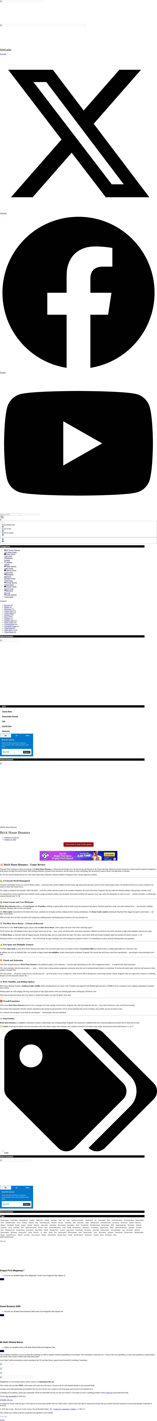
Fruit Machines (94, 1227)
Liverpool (62, 1229)
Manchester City (77, 1227)
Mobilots (44, 1234)
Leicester (131, 1222)
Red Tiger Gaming (78, 1234)
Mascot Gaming (62, 1225)
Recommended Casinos (55, 1227)
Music (114, 1234)
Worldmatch (4, 1227)
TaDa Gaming (85, 1227)
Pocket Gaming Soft (106, 1222)
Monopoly (36, 1225)
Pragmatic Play (85, 1225)
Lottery (95, 1232)
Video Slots (8, 630)
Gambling (32, 1220)
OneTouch (138, 1225)
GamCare (109, 1393)
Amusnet (47, 1220)
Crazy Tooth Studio (115, 1229)
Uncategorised (9, 624)
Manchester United (10, 1229)
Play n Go (60, 1222)
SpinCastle (5, 49)
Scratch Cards (9, 620)
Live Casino (27, 1234)
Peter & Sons (108, 1234)
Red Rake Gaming (138, 1232)
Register (26, 752)
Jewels (63, 1227)
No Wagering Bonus (129, 1220)
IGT (96, 1220)
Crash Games (8, 613)
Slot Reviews (14, 1232)
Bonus (68, 1220)
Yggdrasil (24, 1222)
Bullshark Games (95, 1222)
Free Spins (138, 1227)
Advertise (6, 731)
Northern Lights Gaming (77, 1220)
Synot (2, 1229)
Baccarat (7, 605)
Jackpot (6, 615)
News (6, 617)
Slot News (29, 1225)
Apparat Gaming (62, 1232)
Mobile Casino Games (31, 1227)
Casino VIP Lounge (11, 1234)
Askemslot (137, 1229)
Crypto (18, 1222)
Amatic (87, 1222)
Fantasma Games (20, 1229)
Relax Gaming (102, 1232)
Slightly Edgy (39, 1220)
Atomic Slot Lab (52, 1234)
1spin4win (31, 1222)
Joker (36, 1222)
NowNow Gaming (62, 1234)
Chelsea (30, 1232)
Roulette (7, 619)
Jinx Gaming (130, 1229)
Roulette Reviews (23, 1220)
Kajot (74, 1222)
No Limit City (124, 1222)
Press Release (10, 1225)
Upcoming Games (10, 626)
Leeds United (53, 1225)
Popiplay (17, 1225)
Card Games (54, 1220)
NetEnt (45, 1232)
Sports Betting (70, 1225)
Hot (64, 1220)
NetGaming (110, 1232)
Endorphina (16, 1227)
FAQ (3, 721)
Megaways (36, 1232)
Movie (2, 1222)
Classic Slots (8, 611)
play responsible (11, 1396)
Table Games (8, 622)
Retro (108, 1220)
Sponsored (54, 1222)
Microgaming (131, 1225)
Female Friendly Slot (121, 1225)
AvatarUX (96, 1234)
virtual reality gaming (117, 1220)
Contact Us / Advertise (61, 1409)
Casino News (7, 712)
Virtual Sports (9, 632)
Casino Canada (70, 1229)
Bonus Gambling (5, 1232)
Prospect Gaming (36, 1234)
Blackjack (7, 609)
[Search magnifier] (2, 517)
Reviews (3, 1234)
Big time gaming (129, 1232)
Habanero (3, 1225)
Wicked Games (14, 1220)
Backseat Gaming (105, 1229)
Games (102, 1234)
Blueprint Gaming (72, 1232)
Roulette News (88, 1234)
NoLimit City (87, 1229)
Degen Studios (38, 1229)
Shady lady (138, 1222)
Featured (23, 1225)
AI (41, 1232)
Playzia (10, 1227)
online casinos (44, 1225)
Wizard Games (79, 1229)
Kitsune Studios (105, 1225)
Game (6, 1153)
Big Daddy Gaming (95, 1225)
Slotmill (69, 1227)
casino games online (45, 1222)
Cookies (73, 1409)
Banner (6, 607)
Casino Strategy (119, 1232)
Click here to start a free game (78, 844)
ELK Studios (68, 1222)
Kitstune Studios (140, 1220)
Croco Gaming (102, 1220)
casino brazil (96, 1229)
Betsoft (112, 1227)
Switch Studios (29, 1229)
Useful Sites (7, 726)
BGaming (40, 1227)
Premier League (22, 1232)
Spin (55, 1232)
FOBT (112, 1225)
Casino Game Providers (121, 1227)
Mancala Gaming (54, 1229)
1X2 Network (115, 1222)
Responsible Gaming (10, 716)
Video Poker (8, 628)
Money (77, 1225)
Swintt (46, 1227)
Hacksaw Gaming (87, 1232)
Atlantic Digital (89, 1220)
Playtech (46, 1229)
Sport (123, 1229)
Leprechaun (131, 1227)
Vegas (60, 1220)
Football (70, 1234)
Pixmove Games (5, 1220)
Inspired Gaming (104, 1227)
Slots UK (20, 1234)
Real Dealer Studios (10, 1222)
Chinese (51, 1232)
